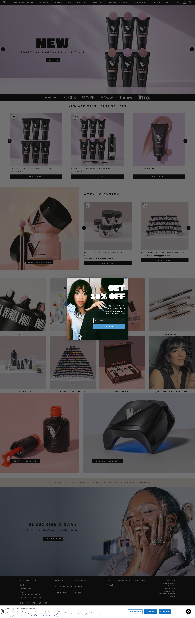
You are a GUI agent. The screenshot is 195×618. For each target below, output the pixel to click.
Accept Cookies (165, 611)
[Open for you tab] (188, 611)
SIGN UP (109, 326)
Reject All (151, 611)
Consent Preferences (135, 611)
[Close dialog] (126, 279)
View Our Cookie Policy (35, 616)
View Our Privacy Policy (50, 616)
